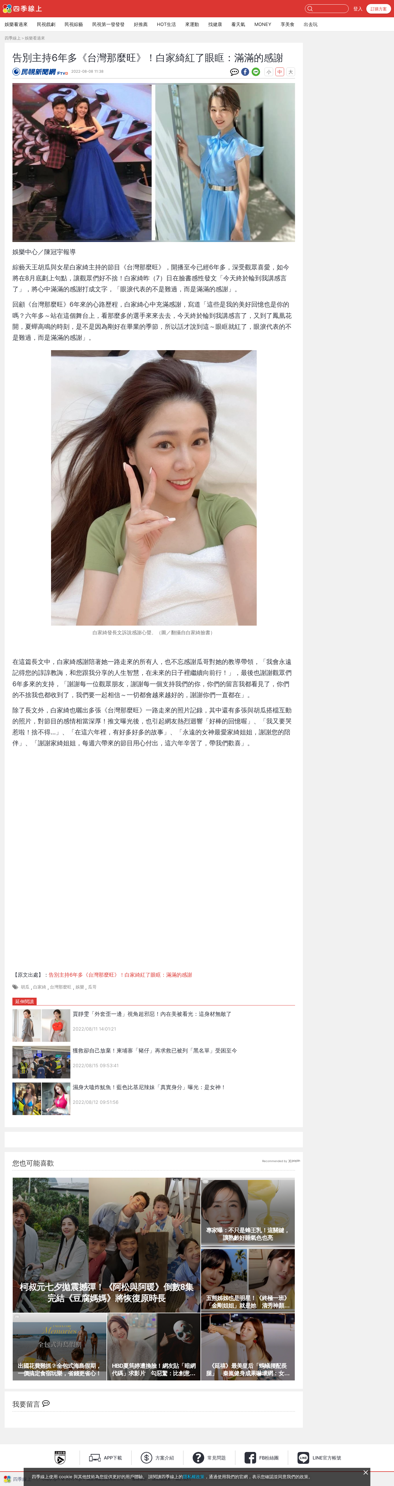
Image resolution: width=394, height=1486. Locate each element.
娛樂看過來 (16, 24)
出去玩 (311, 24)
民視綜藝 (74, 24)
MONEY (262, 24)
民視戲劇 (46, 24)
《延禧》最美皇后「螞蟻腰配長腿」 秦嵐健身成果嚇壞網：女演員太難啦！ (248, 1370)
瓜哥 (92, 987)
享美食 (287, 24)
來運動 (192, 24)
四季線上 (13, 37)
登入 (358, 9)
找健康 (215, 24)
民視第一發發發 (108, 24)
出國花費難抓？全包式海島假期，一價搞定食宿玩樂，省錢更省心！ (60, 1369)
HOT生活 (166, 24)
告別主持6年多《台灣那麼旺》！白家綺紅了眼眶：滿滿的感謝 (120, 975)
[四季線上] (22, 8)
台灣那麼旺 (61, 987)
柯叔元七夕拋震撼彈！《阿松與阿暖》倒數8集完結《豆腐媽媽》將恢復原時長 (107, 1292)
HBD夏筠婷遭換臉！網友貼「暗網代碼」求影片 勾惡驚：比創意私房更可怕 (154, 1370)
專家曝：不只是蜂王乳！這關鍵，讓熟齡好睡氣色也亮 (248, 1234)
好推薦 (141, 24)
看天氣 (238, 24)
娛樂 (80, 987)
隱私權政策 (193, 1476)
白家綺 (39, 987)
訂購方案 (379, 8)
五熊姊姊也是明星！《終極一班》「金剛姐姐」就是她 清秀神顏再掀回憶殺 (248, 1302)
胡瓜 (25, 987)
